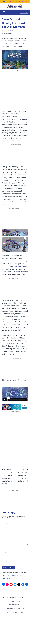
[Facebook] (3, 1)
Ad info (21, 608)
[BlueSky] (19, 1)
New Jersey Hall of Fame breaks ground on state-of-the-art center (7, 477)
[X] (7, 1)
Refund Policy (11, 608)
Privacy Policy (15, 601)
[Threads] (16, 1)
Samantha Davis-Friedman (12, 31)
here (7, 380)
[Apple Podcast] (23, 1)
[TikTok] (26, 1)
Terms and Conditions (15, 605)
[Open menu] (4, 12)
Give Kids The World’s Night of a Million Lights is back (23, 475)
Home (5, 597)
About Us (13, 597)
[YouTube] (13, 1)
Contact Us (23, 597)
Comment (7, 524)
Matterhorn (17, 266)
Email (5, 561)
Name (5, 552)
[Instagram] (10, 1)
